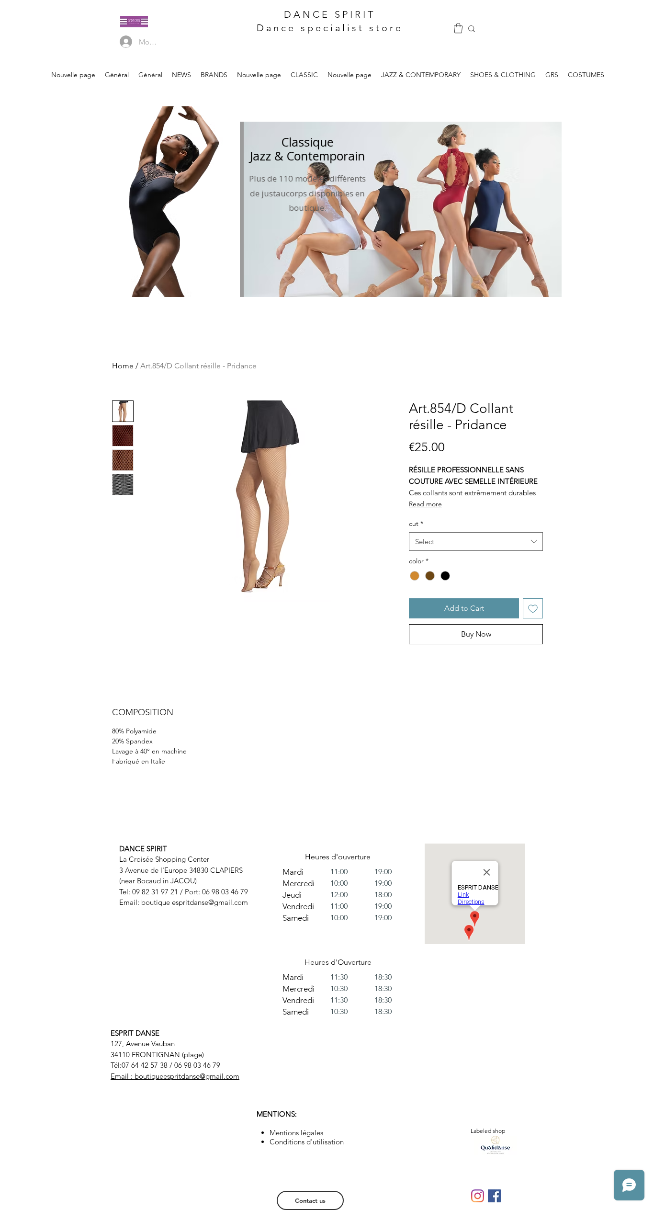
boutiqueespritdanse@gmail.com (187, 1076)
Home (123, 365)
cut (416, 523)
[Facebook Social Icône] (494, 1195)
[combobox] (476, 541)
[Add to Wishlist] (533, 608)
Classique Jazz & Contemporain (303, 149)
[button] (458, 28)
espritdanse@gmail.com (210, 902)
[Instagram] (477, 1195)
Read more (425, 504)
